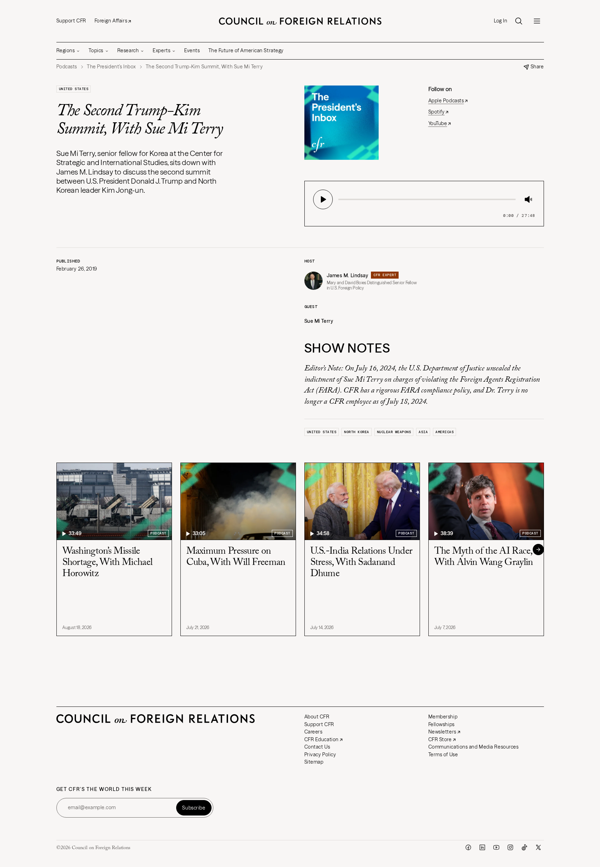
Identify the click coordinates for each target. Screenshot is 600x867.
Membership (443, 717)
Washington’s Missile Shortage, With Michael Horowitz (107, 562)
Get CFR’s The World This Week (104, 789)
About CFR (317, 717)
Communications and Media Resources (473, 747)
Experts (161, 50)
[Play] (323, 199)
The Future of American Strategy (246, 50)
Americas (444, 432)
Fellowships (441, 724)
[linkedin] (482, 847)
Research (128, 50)
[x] (538, 847)
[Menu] (537, 21)
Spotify (436, 112)
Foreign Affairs (111, 21)
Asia (423, 432)
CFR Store (440, 739)
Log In (500, 21)
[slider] (340, 199)
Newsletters (442, 732)
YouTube (437, 123)
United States (74, 89)
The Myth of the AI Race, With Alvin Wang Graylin (483, 556)
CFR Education (321, 739)
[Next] (538, 549)
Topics (96, 50)
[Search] (519, 21)
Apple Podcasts (446, 100)
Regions (65, 50)
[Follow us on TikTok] (524, 847)
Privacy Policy (320, 754)
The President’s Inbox (111, 67)
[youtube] (496, 847)
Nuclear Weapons (394, 432)
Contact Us (317, 747)
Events (192, 50)
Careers (313, 732)
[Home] (300, 21)
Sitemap (314, 762)
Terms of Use (443, 754)
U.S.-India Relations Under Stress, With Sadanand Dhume (361, 562)
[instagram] (510, 847)
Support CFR (71, 21)
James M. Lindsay (347, 275)
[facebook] (468, 847)
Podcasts (66, 67)
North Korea (356, 432)
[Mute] (528, 199)
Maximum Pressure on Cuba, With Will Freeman (235, 556)
